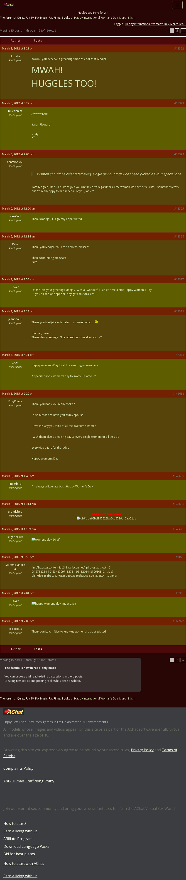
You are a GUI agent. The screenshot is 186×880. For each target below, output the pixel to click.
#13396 (179, 236)
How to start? (14, 823)
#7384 (180, 355)
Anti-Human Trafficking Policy (28, 781)
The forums (7, 18)
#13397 (179, 279)
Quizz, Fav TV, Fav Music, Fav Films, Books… (44, 18)
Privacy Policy (142, 749)
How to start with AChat (23, 863)
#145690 (178, 504)
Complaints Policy (18, 768)
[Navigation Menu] (177, 5)
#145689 (178, 476)
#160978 (178, 621)
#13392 (179, 48)
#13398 (179, 311)
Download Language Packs (26, 846)
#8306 (180, 593)
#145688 (178, 394)
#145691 (178, 529)
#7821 (180, 557)
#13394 (179, 154)
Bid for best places (19, 853)
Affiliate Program (17, 838)
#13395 (179, 208)
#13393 (179, 103)
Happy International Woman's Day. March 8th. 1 (155, 24)
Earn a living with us (20, 830)
